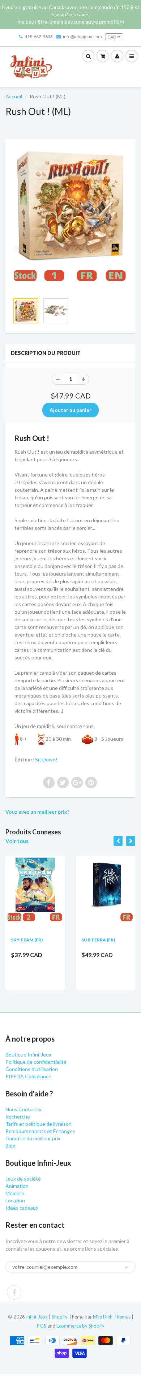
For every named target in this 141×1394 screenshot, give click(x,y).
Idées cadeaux (21, 1208)
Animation (17, 1186)
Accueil (13, 96)
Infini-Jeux (37, 1317)
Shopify (60, 1317)
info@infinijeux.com (82, 36)
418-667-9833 (39, 36)
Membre (14, 1193)
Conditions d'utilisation (31, 1069)
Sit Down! (46, 759)
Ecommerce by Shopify (80, 1326)
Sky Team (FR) (27, 940)
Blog (10, 1145)
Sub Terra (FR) (98, 940)
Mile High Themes (112, 1317)
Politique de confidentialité (36, 1062)
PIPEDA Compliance (28, 1076)
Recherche (17, 1116)
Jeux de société (23, 1179)
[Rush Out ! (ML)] (70, 220)
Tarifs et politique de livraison (38, 1124)
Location (15, 1200)
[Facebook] (14, 1292)
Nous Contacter (23, 1109)
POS (41, 1326)
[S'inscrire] (126, 1267)
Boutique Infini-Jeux (28, 1054)
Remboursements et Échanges (40, 1131)
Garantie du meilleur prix (32, 1138)
